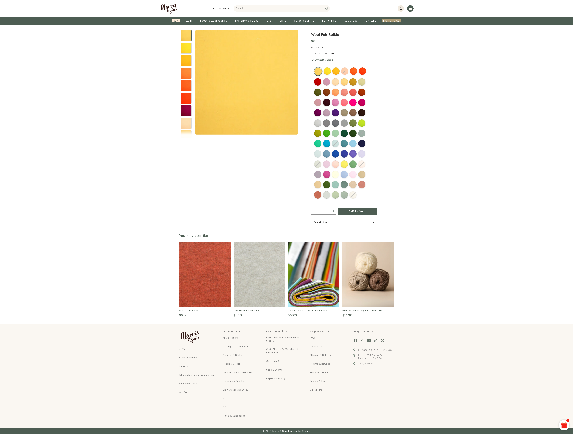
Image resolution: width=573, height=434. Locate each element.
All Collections (231, 337)
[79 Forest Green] (326, 184)
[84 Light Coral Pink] (361, 184)
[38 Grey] (326, 123)
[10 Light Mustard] (344, 82)
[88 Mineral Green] (344, 195)
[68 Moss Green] (353, 164)
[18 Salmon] (344, 92)
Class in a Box (273, 361)
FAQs (312, 337)
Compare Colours (322, 60)
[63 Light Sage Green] (317, 164)
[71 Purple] (317, 174)
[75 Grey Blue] (344, 174)
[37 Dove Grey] (317, 123)
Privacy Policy (317, 381)
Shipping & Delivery (320, 355)
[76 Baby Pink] (353, 174)
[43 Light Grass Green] (317, 133)
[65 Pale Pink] (335, 164)
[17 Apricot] (335, 92)
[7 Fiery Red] (317, 82)
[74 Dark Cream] (335, 174)
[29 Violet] (361, 102)
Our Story (184, 392)
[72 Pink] (326, 174)
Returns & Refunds (320, 363)
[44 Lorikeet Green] (326, 133)
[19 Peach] (353, 92)
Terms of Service (319, 372)
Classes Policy (318, 389)
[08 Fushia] (326, 82)
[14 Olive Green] (317, 92)
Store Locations (188, 357)
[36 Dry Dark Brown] (361, 112)
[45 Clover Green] (335, 133)
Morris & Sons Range (234, 415)
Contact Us (316, 346)
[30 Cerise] (317, 112)
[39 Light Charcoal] (335, 123)
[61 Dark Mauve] (353, 154)
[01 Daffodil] (318, 71)
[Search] (327, 8)
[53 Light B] (344, 143)
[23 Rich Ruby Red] (317, 102)
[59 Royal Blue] (335, 154)
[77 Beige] (361, 174)
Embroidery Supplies (234, 381)
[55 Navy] (361, 143)
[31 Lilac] (326, 112)
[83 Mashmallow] (353, 184)
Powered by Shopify (299, 431)
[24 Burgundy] (326, 102)
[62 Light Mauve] (361, 154)
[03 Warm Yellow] (336, 71)
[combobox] (282, 8)
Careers (183, 366)
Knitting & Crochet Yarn (236, 346)
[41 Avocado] (353, 123)
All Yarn (183, 349)
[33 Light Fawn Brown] (344, 112)
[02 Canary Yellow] (327, 71)
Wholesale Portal (188, 383)
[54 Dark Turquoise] (353, 143)
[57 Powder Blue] (317, 154)
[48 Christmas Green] (361, 133)
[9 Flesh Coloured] (335, 82)
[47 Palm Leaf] (353, 133)
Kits (225, 398)
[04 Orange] (344, 71)
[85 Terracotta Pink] (317, 195)
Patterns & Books (232, 355)
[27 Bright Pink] (344, 102)
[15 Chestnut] (326, 92)
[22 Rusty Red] (361, 92)
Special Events (274, 369)
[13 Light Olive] (361, 82)
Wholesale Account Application (196, 375)
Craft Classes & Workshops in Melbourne (282, 351)
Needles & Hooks (232, 363)
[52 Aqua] (335, 143)
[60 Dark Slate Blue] (344, 154)
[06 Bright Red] (362, 71)
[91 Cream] (353, 195)
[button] (410, 8)
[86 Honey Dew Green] (326, 195)
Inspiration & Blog (276, 378)
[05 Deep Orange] (353, 71)
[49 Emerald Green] (317, 143)
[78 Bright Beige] (317, 184)
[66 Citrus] (344, 164)
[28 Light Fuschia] (353, 102)
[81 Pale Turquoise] (335, 184)
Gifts (225, 407)
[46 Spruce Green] (344, 133)
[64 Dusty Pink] (326, 164)
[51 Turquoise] (326, 143)
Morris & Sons (280, 431)
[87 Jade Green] (335, 195)
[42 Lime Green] (361, 123)
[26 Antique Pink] (335, 102)
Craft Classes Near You (235, 389)
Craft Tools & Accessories (237, 372)
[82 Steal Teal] (344, 184)
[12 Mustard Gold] (353, 82)
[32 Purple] (335, 112)
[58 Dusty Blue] (326, 154)
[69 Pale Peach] (361, 164)
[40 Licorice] (344, 123)
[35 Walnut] (353, 112)
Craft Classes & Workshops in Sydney (282, 339)
